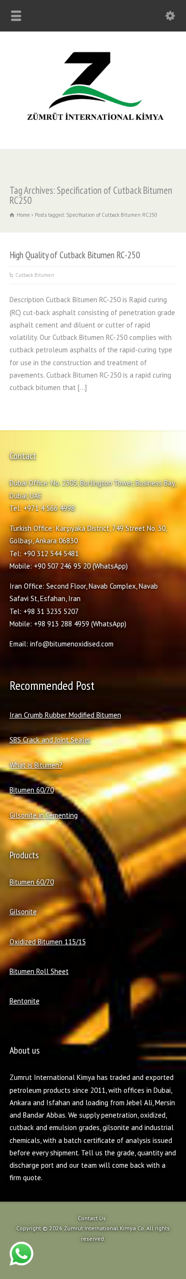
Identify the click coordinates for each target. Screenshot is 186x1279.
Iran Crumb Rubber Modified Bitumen (65, 714)
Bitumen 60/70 (32, 789)
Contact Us (92, 1218)
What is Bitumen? (36, 765)
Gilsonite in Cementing (44, 815)
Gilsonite (23, 911)
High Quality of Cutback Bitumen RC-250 (75, 255)
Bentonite (25, 1000)
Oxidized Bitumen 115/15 (48, 941)
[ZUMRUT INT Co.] (93, 127)
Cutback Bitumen (34, 275)
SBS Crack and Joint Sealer (50, 739)
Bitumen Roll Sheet (39, 971)
